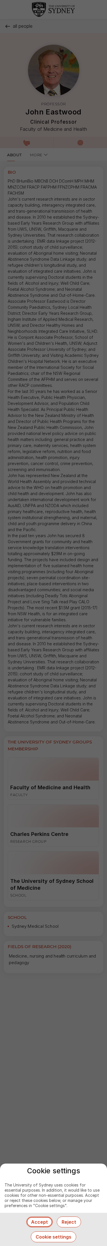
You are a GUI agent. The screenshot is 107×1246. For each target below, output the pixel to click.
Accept (39, 1222)
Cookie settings (53, 1237)
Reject (69, 1222)
